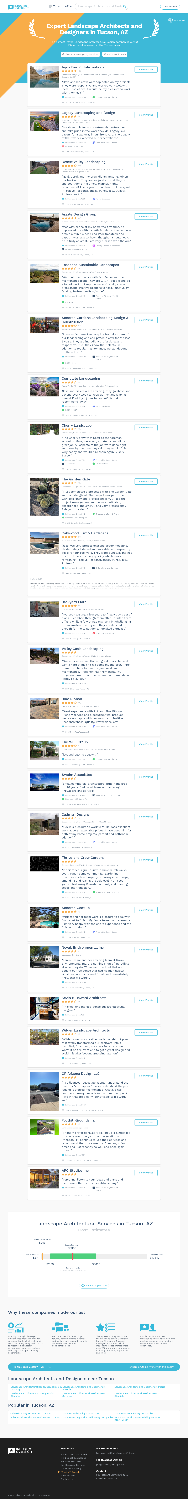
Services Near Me (71, 1461)
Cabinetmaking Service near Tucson (30, 1413)
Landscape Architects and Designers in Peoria (139, 1386)
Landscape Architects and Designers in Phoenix (83, 1388)
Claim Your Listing (71, 1468)
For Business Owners (73, 1465)
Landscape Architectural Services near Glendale (135, 1394)
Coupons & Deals (116, 54)
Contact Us (67, 1479)
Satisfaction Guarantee (74, 1454)
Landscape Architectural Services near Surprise (83, 1394)
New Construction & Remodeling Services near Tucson (137, 1418)
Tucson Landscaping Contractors (80, 1413)
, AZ (50, 1405)
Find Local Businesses (73, 1457)
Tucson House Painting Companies (133, 1413)
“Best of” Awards (70, 1472)
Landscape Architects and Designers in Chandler (31, 1394)
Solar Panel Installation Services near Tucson (35, 1417)
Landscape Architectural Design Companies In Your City (36, 1388)
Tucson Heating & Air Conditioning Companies (87, 1417)
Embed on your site (96, 1285)
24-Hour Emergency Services (82, 54)
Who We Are (68, 1475)
